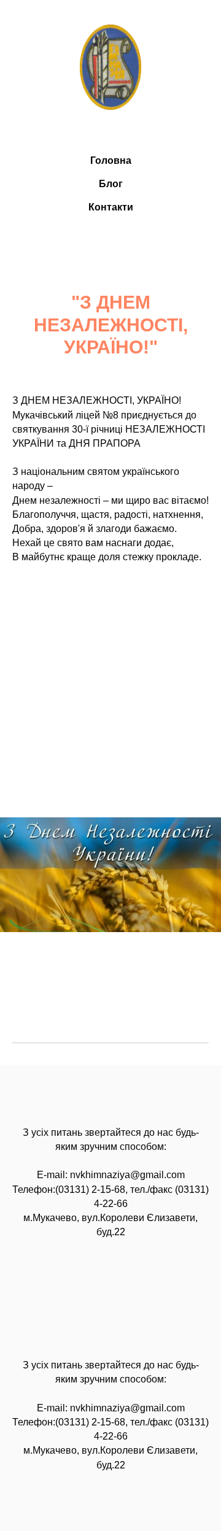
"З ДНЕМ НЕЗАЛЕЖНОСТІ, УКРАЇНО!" (111, 325)
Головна (110, 160)
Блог (111, 184)
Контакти (110, 207)
